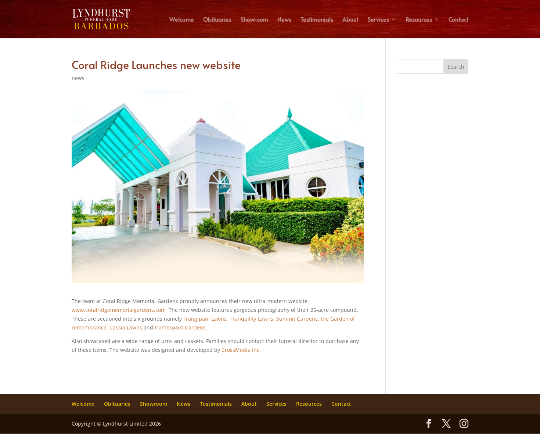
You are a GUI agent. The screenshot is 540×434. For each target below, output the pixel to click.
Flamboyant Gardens (180, 327)
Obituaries (217, 20)
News (284, 20)
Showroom (254, 20)
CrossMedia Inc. (241, 349)
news (78, 77)
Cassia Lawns (125, 327)
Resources (419, 20)
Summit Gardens (297, 318)
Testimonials (316, 20)
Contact (458, 20)
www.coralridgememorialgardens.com (119, 309)
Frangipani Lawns (205, 318)
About (350, 20)
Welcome (181, 20)
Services (378, 20)
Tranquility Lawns (251, 318)
